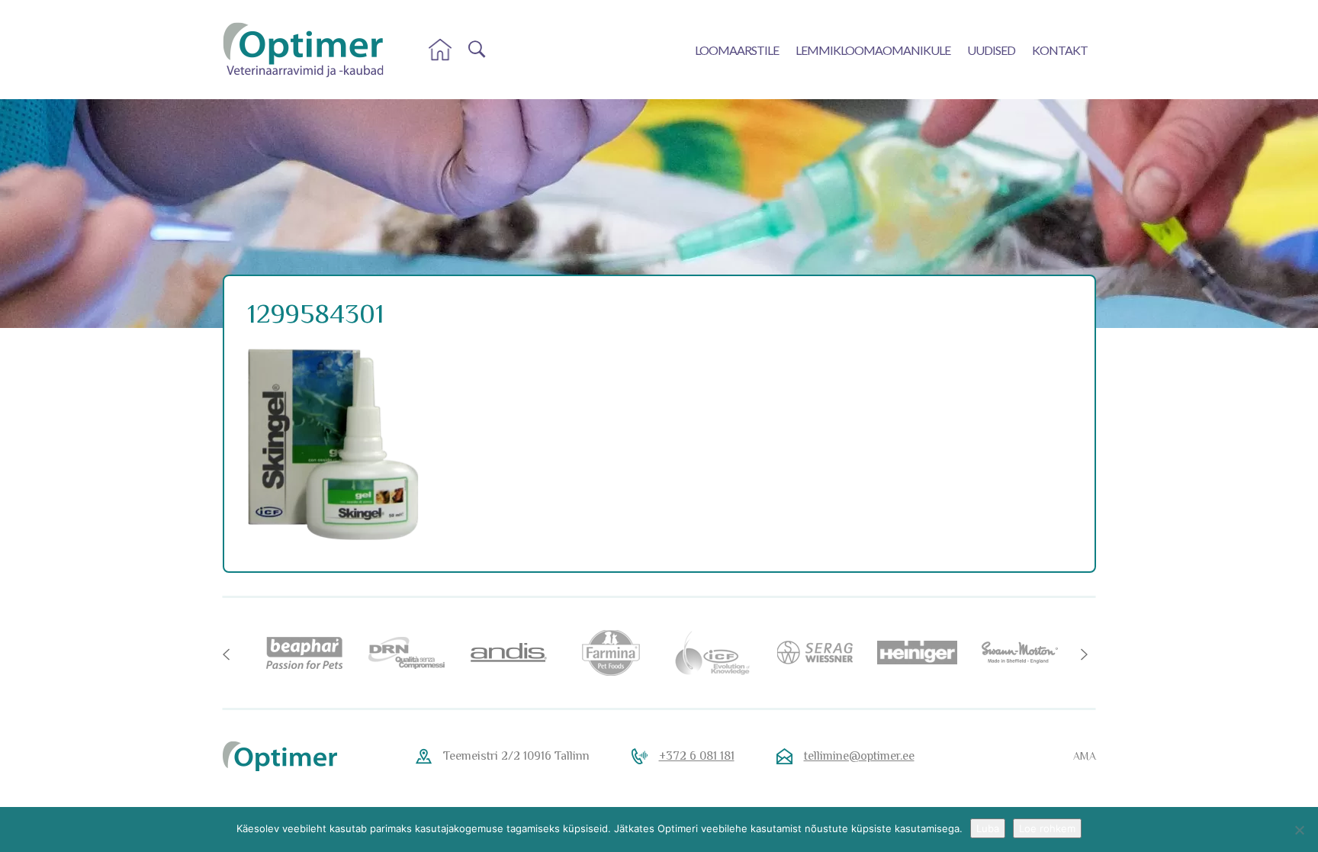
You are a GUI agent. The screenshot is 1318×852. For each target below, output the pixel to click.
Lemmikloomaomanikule (873, 50)
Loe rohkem (1047, 828)
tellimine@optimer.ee (859, 756)
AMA (1084, 756)
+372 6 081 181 (697, 756)
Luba (987, 828)
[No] (1299, 830)
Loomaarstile (737, 50)
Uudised (991, 50)
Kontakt (1060, 50)
